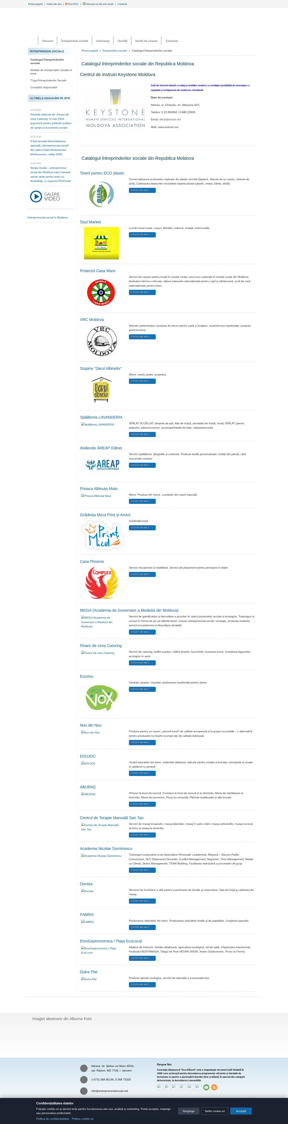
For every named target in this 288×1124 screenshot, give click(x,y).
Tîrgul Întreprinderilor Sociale (48, 80)
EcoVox (86, 676)
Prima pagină (35, 4)
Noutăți (122, 40)
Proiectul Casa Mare (97, 271)
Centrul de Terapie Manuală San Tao (111, 818)
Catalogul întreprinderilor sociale (47, 61)
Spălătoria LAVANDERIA (101, 417)
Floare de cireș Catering (101, 645)
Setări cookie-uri (215, 1111)
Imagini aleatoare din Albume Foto (62, 1019)
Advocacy (102, 40)
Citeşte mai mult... (141, 190)
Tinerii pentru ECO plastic (102, 173)
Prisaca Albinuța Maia (98, 488)
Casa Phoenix (92, 561)
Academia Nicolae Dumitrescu (106, 848)
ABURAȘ (88, 787)
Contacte (122, 4)
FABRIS (87, 914)
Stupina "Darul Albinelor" (101, 368)
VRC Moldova (92, 319)
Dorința (86, 884)
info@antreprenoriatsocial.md (109, 1090)
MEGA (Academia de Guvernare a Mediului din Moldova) (129, 610)
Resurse (47, 40)
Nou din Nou (90, 725)
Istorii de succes (146, 40)
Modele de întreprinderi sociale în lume (51, 71)
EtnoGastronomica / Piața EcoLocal (111, 941)
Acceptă (241, 1111)
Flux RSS (73, 4)
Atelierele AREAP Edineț (101, 448)
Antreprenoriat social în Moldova (47, 217)
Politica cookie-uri (82, 1118)
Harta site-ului (54, 4)
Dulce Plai (88, 972)
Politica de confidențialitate (52, 1118)
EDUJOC (88, 756)
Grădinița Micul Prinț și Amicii (105, 515)
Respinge (189, 1111)
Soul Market (90, 222)
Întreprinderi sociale (74, 40)
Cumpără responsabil (43, 87)
